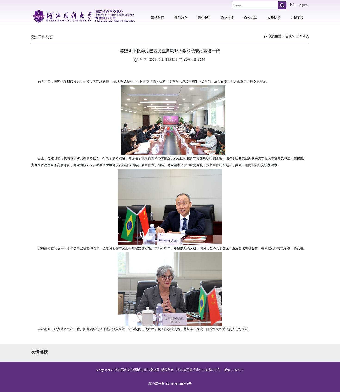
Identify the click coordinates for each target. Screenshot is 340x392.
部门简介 (180, 18)
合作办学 (250, 18)
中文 (292, 5)
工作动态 (302, 36)
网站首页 (157, 18)
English (303, 5)
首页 (289, 36)
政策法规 (273, 18)
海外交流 (227, 18)
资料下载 (297, 18)
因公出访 (204, 18)
